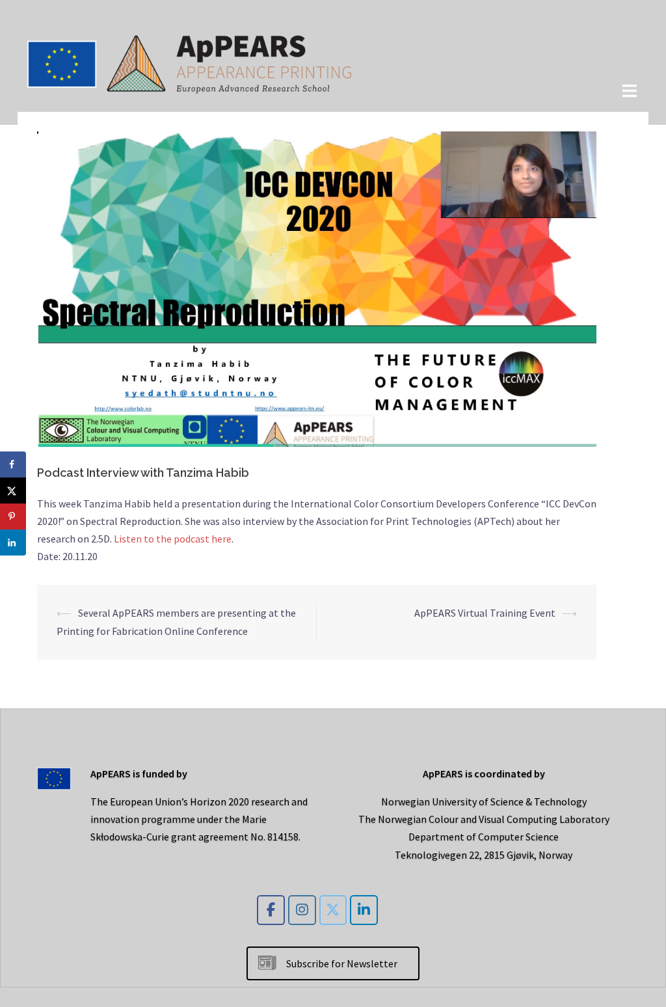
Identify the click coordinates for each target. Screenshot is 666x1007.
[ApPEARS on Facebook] (271, 910)
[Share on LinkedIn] (13, 543)
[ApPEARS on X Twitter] (333, 910)
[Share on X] (13, 490)
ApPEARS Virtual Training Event (484, 612)
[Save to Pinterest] (13, 517)
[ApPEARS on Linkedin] (364, 910)
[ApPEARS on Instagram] (302, 910)
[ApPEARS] (190, 61)
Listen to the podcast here (173, 538)
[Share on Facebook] (13, 464)
